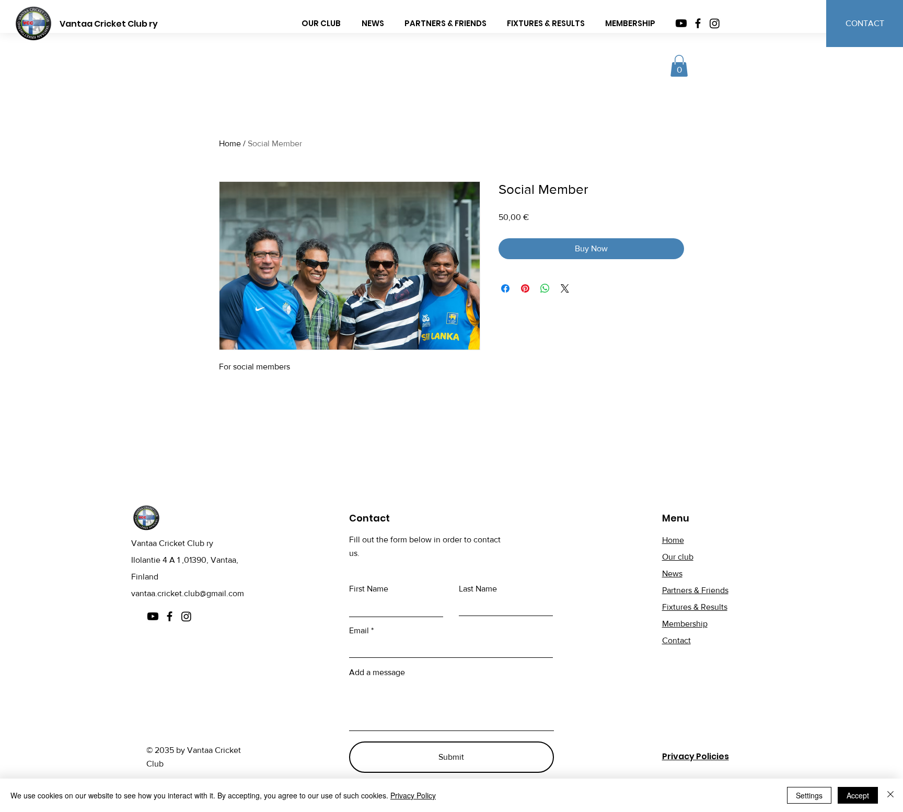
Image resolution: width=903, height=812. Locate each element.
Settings (809, 795)
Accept (858, 795)
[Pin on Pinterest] (525, 288)
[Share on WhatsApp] (545, 288)
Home (230, 143)
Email (359, 631)
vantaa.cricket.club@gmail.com (187, 593)
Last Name (478, 589)
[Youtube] (681, 23)
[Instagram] (714, 23)
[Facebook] (697, 23)
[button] (679, 66)
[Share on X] (565, 288)
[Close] (890, 795)
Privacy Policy (413, 795)
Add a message (377, 672)
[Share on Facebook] (505, 288)
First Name (368, 589)
